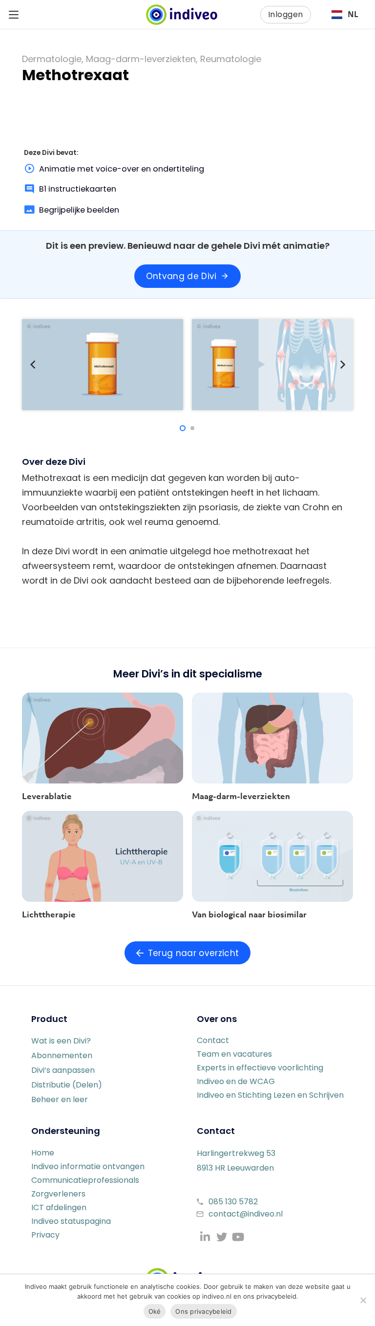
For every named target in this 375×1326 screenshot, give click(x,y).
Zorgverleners (58, 1193)
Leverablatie (47, 796)
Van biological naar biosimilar (249, 914)
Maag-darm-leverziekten (241, 796)
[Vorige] (33, 364)
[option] (344, 14)
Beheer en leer (59, 1099)
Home (42, 1152)
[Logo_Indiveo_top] (181, 14)
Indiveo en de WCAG (236, 1081)
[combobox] (344, 14)
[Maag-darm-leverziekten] (272, 738)
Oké (154, 1311)
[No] (363, 1300)
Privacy (45, 1234)
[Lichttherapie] (102, 856)
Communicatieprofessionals (85, 1180)
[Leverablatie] (102, 738)
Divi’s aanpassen (63, 1070)
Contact (213, 1040)
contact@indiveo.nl (245, 1213)
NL (353, 14)
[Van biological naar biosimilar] (272, 856)
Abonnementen (61, 1055)
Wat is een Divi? (61, 1040)
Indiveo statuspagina (71, 1221)
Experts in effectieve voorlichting (260, 1067)
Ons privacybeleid (203, 1311)
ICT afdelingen (58, 1207)
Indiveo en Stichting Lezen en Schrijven (270, 1095)
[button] (14, 15)
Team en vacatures (234, 1054)
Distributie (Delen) (66, 1084)
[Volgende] (342, 364)
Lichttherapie (49, 914)
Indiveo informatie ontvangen (88, 1166)
